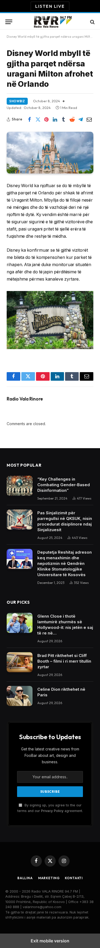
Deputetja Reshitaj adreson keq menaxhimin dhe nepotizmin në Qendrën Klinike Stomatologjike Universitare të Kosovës (64, 563)
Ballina (25, 878)
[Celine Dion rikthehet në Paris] (20, 696)
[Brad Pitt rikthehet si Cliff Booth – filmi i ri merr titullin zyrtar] (20, 662)
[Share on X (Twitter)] (38, 119)
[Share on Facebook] (29, 119)
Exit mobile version (50, 940)
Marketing (49, 878)
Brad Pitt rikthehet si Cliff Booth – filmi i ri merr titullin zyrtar (64, 661)
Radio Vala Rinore (25, 399)
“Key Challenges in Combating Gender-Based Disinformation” (63, 485)
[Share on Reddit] (72, 119)
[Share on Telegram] (81, 119)
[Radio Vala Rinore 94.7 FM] (52, 22)
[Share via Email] (89, 119)
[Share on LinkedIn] (55, 119)
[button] (8, 22)
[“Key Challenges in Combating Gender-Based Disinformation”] (20, 486)
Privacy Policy (52, 811)
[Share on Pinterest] (46, 119)
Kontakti (74, 878)
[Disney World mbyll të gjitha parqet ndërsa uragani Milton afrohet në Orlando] (50, 152)
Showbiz (17, 101)
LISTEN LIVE (50, 6)
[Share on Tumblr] (63, 119)
